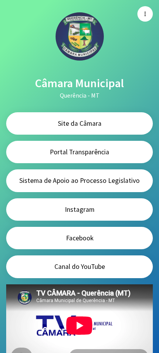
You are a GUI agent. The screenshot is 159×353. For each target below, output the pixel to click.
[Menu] (145, 14)
